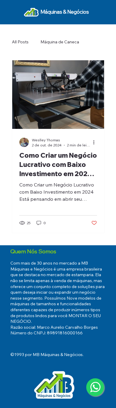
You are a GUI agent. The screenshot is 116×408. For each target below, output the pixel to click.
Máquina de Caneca (59, 42)
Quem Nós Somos (33, 251)
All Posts (20, 42)
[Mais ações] (96, 142)
